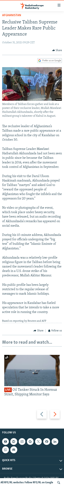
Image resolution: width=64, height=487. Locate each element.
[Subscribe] (13, 449)
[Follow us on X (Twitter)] (38, 441)
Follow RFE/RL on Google (39, 482)
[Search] (58, 482)
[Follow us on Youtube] (5, 441)
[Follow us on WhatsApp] (5, 449)
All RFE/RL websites (12, 482)
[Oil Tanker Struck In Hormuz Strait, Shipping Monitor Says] (32, 370)
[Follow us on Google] (30, 441)
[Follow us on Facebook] (46, 441)
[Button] (57, 50)
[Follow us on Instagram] (22, 441)
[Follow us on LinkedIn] (55, 441)
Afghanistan (11, 15)
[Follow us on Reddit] (13, 441)
